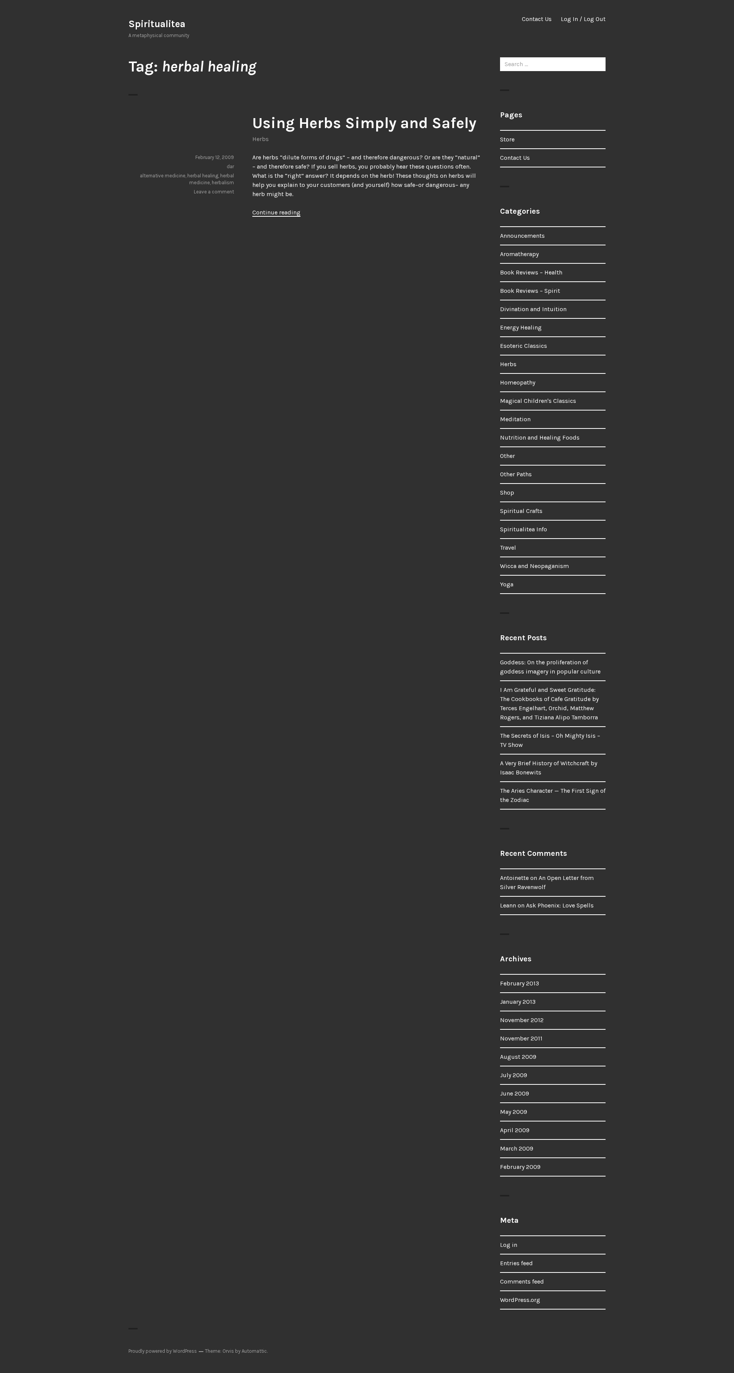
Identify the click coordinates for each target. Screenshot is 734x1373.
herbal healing (202, 176)
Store (507, 139)
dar (230, 166)
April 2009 (514, 1130)
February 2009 (520, 1166)
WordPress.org (520, 1299)
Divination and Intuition (533, 309)
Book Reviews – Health (531, 272)
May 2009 (513, 1111)
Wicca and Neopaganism (534, 566)
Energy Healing (521, 327)
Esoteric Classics (523, 345)
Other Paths (516, 474)
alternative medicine (162, 176)
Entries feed (516, 1263)
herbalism (223, 182)
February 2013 (519, 983)
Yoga (506, 584)
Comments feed (522, 1281)
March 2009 (516, 1148)
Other (507, 455)
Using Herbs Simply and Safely (364, 123)
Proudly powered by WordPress (162, 1351)
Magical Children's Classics (538, 400)
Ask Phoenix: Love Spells (560, 905)
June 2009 (514, 1093)
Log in (508, 1244)
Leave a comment (214, 192)
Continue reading (276, 212)
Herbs (260, 139)
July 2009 (513, 1075)
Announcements (522, 235)
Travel (508, 547)
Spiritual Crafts (521, 510)
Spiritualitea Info (523, 529)
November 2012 (522, 1020)
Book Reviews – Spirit (530, 290)
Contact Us (537, 19)
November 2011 (521, 1038)
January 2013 (518, 1001)
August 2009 (518, 1056)
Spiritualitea (156, 23)
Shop (507, 492)
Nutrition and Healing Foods (540, 437)
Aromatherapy (519, 254)
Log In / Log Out (583, 19)
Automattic (254, 1351)
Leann (508, 905)
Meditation (515, 419)
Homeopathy (517, 382)
